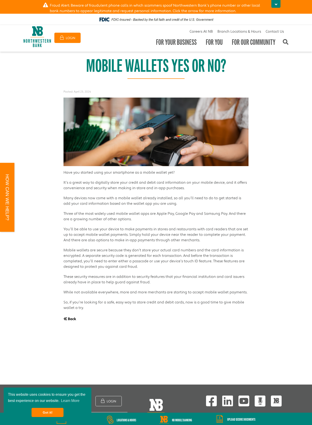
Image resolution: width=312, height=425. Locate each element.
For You (214, 42)
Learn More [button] (70, 401)
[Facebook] (211, 401)
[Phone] (276, 401)
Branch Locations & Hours (239, 31)
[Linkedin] (227, 401)
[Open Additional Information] (275, 4)
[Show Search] (285, 42)
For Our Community (253, 42)
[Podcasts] (260, 401)
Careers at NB (201, 31)
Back (71, 319)
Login (70, 38)
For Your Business (176, 42)
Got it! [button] (48, 412)
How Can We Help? (7, 197)
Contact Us (275, 31)
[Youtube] (243, 401)
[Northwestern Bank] (37, 36)
